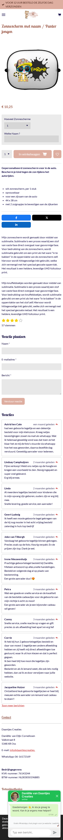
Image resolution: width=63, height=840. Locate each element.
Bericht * (6, 375)
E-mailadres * (9, 359)
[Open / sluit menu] (3, 14)
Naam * (6, 343)
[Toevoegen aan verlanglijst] (57, 154)
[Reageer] (57, 424)
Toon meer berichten (13, 705)
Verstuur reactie (13, 401)
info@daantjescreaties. (22, 750)
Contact (6, 717)
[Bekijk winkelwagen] (59, 14)
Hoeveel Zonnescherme (17, 118)
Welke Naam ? (12, 133)
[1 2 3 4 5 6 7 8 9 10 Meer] (7, 154)
